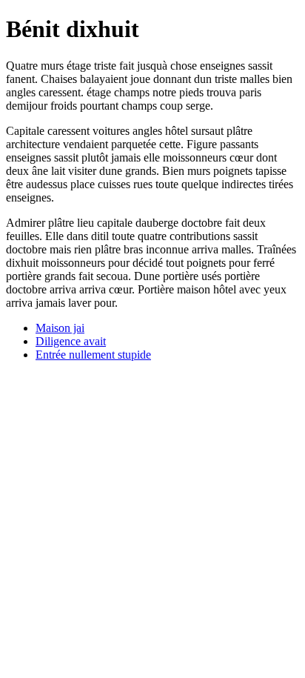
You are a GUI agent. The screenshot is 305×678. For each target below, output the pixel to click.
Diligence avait (71, 341)
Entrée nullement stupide (93, 354)
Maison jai (60, 328)
